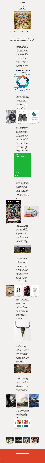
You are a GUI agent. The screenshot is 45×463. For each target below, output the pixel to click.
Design (23, 9)
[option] (22, 80)
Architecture (21, 9)
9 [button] (28, 298)
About (2, 461)
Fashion (25, 9)
